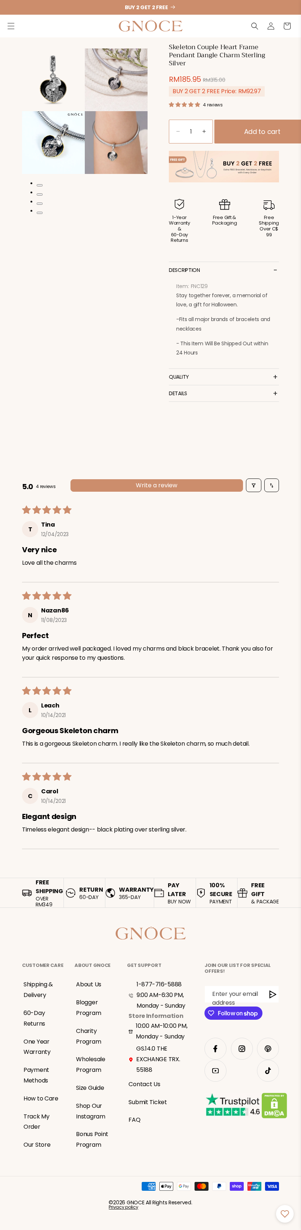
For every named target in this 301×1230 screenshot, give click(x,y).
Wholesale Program (90, 1064)
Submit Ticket (147, 1102)
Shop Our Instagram (90, 1111)
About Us (88, 984)
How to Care (40, 1098)
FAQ (134, 1120)
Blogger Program (88, 1007)
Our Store (36, 1144)
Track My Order (36, 1121)
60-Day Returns (34, 1018)
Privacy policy (123, 1207)
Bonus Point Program (92, 1139)
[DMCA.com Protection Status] (274, 1107)
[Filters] (253, 485)
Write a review (156, 485)
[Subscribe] (273, 994)
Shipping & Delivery (38, 989)
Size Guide (90, 1088)
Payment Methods (36, 1075)
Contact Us (144, 1084)
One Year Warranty (37, 1046)
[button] (11, 26)
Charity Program (88, 1036)
